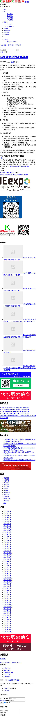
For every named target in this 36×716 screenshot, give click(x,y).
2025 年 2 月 (7, 549)
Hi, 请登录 (3, 45)
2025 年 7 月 (7, 538)
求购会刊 (10, 20)
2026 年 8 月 (7, 511)
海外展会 (10, 14)
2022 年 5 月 (7, 617)
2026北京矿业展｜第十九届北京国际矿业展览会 (14, 413)
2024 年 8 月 (7, 561)
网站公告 (6, 501)
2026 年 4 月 (7, 519)
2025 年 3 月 (7, 546)
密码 (7, 700)
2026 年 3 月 (7, 522)
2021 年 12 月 (7, 627)
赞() (2, 158)
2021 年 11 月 (7, 629)
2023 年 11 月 (7, 580)
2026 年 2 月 (7, 524)
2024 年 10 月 (7, 557)
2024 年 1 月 (7, 575)
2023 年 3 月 (7, 596)
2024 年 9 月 (7, 559)
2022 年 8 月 (7, 611)
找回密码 (18, 45)
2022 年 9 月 (7, 609)
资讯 (4, 12)
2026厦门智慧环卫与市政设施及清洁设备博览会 (14, 407)
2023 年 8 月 (7, 586)
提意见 (5, 39)
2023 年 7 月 (7, 588)
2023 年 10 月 (7, 582)
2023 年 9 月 (7, 584)
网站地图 (16, 680)
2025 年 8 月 (7, 536)
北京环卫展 (6, 668)
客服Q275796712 (12, 41)
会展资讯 (10, 16)
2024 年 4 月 (7, 569)
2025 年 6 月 (7, 540)
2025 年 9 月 (7, 534)
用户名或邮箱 (4, 698)
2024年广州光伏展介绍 (7, 172)
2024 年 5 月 (7, 567)
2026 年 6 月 (7, 515)
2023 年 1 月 (7, 600)
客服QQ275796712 (6, 662)
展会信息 (3, 659)
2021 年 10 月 (7, 631)
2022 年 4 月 (7, 619)
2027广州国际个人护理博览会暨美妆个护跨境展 (14, 409)
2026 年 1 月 (7, 526)
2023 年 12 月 (7, 578)
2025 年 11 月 (7, 530)
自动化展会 (6, 670)
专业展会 (10, 24)
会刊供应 (10, 18)
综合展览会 (10, 26)
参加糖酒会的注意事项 (14, 57)
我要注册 (11, 45)
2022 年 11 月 (7, 605)
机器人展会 (6, 674)
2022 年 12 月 (7, 602)
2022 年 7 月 (7, 613)
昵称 (1, 710)
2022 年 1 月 (7, 625)
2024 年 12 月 (7, 553)
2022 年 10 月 (7, 607)
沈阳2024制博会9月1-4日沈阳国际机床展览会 (14, 174)
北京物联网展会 (8, 672)
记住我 (8, 702)
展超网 (26, 2)
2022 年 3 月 (7, 621)
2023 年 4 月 (7, 594)
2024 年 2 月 (7, 573)
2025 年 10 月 (7, 532)
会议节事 (6, 32)
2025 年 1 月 (7, 551)
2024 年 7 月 (7, 563)
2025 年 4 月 (7, 544)
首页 (4, 9)
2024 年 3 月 (7, 571)
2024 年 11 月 (7, 555)
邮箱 (1, 713)
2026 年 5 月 (7, 517)
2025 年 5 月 (7, 542)
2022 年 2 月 (7, 623)
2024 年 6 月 (7, 565)
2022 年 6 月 (7, 615)
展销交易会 (6, 30)
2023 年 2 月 (7, 598)
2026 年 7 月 (7, 513)
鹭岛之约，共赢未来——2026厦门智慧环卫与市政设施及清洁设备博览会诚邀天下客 (19, 368)
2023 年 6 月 (7, 590)
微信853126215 (17, 662)
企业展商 (6, 34)
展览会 (5, 22)
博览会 (5, 28)
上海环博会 (6, 676)
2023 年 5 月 (7, 592)
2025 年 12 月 (7, 528)
